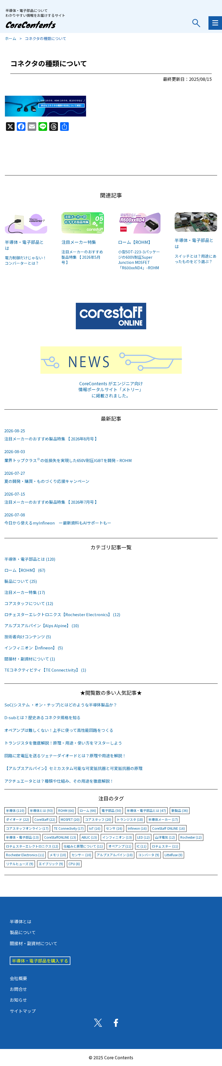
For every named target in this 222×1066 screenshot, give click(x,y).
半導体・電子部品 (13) (22, 837)
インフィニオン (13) (117, 837)
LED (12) (143, 837)
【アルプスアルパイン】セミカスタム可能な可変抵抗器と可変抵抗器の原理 (73, 768)
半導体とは (20, 921)
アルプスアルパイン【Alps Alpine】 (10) (41, 625)
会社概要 (18, 978)
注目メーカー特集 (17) (24, 592)
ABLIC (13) (89, 837)
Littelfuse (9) (173, 854)
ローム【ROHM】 (135, 242)
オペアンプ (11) (119, 846)
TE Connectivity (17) (69, 828)
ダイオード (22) (17, 819)
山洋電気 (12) (165, 837)
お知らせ (18, 1000)
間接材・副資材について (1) (29, 659)
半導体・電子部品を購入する (40, 960)
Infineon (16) (137, 828)
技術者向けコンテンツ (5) (27, 636)
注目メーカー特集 (78, 242)
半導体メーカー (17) (163, 819)
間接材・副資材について (33, 943)
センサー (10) (81, 854)
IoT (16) (94, 828)
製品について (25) (20, 581)
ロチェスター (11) (165, 846)
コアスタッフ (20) (98, 819)
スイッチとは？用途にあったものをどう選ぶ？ (195, 258)
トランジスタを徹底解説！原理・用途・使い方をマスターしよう (63, 743)
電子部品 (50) (111, 810)
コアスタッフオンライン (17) (27, 828)
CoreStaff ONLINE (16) (168, 828)
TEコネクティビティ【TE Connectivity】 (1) (45, 670)
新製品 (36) (179, 810)
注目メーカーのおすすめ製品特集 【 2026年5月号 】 (82, 257)
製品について (23, 932)
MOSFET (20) (70, 819)
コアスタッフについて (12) (28, 603)
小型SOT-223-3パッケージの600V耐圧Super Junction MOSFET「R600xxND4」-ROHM (139, 259)
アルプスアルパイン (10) (115, 854)
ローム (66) (88, 810)
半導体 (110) (15, 810)
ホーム (10, 38)
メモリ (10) (58, 854)
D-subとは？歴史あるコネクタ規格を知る (42, 717)
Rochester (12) (191, 837)
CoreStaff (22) (44, 819)
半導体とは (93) (41, 810)
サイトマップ (23, 1011)
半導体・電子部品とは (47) (146, 810)
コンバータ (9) (148, 854)
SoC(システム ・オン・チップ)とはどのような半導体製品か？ (60, 705)
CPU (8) (74, 863)
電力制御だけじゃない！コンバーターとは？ (26, 260)
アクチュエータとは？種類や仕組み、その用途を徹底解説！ (59, 781)
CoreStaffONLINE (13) (60, 837)
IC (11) (141, 846)
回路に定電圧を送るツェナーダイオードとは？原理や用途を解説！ (65, 755)
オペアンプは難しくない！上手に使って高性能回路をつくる (58, 730)
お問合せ (18, 989)
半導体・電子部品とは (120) (29, 559)
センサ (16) (114, 828)
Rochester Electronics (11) (25, 854)
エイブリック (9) (51, 863)
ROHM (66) (66, 810)
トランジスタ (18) (130, 819)
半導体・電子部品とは (24, 245)
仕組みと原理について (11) (83, 846)
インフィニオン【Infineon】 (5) (33, 647)
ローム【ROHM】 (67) (24, 570)
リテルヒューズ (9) (19, 863)
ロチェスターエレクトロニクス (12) (32, 846)
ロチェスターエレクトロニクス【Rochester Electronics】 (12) (62, 614)
